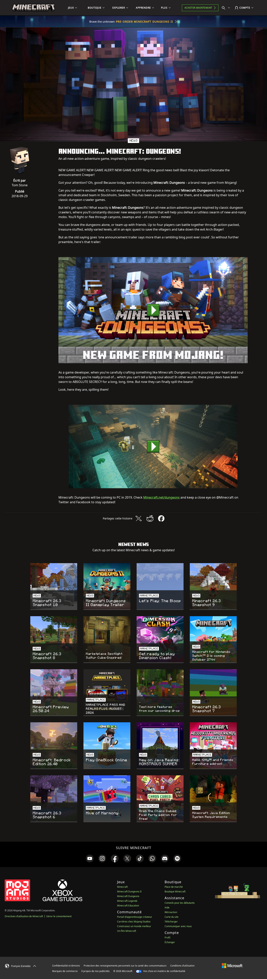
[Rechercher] (227, 8)
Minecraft (122, 886)
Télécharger (171, 921)
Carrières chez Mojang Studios (134, 921)
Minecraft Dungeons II (129, 891)
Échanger (170, 942)
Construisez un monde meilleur (134, 926)
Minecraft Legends (127, 901)
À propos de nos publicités (95, 971)
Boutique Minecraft (175, 891)
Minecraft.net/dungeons (161, 497)
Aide (167, 907)
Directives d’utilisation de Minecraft (24, 916)
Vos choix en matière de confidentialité (164, 971)
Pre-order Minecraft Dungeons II (144, 21)
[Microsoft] (232, 965)
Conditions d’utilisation (182, 965)
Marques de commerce (65, 971)
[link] (90, 858)
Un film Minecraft (126, 931)
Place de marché (174, 886)
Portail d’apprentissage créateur (134, 917)
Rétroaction (171, 912)
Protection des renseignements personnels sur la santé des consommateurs (125, 965)
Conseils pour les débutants (180, 902)
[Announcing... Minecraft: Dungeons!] (153, 310)
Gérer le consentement (59, 916)
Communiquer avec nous (178, 926)
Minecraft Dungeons (128, 896)
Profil (167, 937)
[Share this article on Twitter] (138, 518)
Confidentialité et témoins (66, 965)
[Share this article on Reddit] (149, 518)
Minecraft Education (128, 905)
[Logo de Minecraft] (33, 8)
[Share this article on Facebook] (161, 518)
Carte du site (171, 917)
